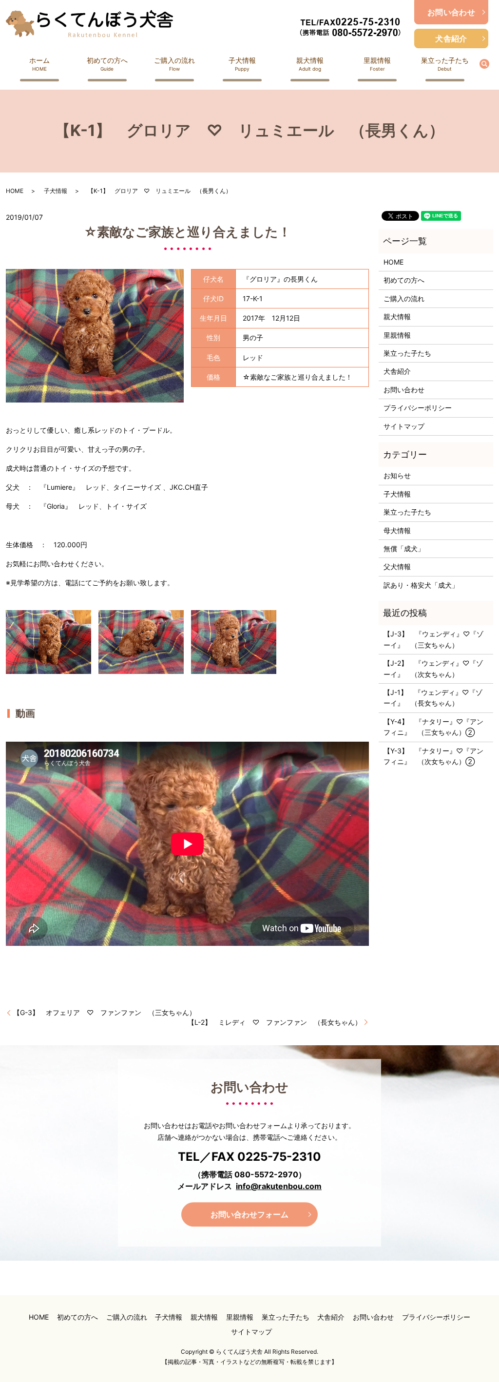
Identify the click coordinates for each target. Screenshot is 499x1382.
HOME (14, 190)
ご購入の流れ (174, 64)
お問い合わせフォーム (249, 1214)
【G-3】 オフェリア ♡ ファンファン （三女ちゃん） (104, 1012)
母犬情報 (397, 530)
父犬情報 (397, 566)
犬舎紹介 (451, 38)
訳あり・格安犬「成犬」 (421, 585)
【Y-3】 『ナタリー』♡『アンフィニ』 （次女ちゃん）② (433, 756)
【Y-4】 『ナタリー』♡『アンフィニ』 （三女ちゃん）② (433, 726)
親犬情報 (310, 64)
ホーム (39, 64)
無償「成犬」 (404, 548)
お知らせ (397, 475)
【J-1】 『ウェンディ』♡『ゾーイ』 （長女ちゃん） (433, 697)
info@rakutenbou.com (279, 1186)
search (490, 63)
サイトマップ (404, 426)
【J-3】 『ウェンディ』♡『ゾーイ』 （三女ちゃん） (433, 639)
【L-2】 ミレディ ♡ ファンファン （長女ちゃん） (275, 1022)
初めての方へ (107, 64)
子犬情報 (242, 64)
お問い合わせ (451, 12)
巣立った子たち (445, 64)
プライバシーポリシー (418, 407)
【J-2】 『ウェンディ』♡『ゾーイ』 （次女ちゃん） (433, 668)
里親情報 (377, 64)
